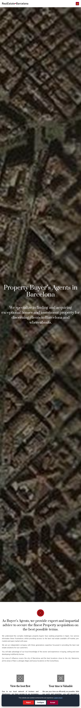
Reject (28, 702)
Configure (40, 702)
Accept (52, 702)
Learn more (58, 698)
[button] (77, 3)
